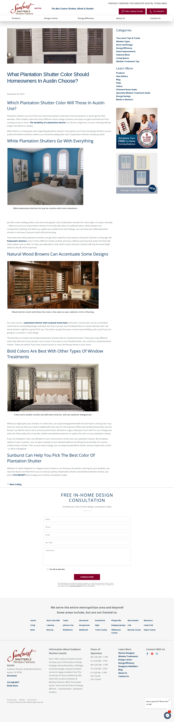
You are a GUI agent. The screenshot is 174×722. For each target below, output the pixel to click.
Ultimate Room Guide (126, 89)
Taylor (65, 620)
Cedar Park (148, 625)
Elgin (97, 625)
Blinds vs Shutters (124, 99)
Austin (33, 620)
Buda (32, 630)
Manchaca (148, 620)
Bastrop (50, 630)
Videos (119, 86)
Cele (129, 625)
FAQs (118, 83)
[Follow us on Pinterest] (152, 654)
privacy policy (75, 586)
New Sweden (133, 620)
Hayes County (150, 630)
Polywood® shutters (17, 241)
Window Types (123, 41)
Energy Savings (123, 96)
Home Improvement (126, 51)
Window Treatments (128, 656)
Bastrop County (134, 630)
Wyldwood (83, 630)
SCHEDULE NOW (87, 577)
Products (120, 73)
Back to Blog (16, 484)
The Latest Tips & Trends (128, 38)
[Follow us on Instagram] (157, 654)
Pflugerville (116, 620)
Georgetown (84, 625)
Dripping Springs (118, 625)
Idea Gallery (122, 76)
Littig (32, 625)
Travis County (101, 630)
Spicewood (83, 620)
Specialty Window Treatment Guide (133, 93)
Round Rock (100, 620)
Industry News (123, 54)
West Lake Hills (53, 620)
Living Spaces (122, 58)
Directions (12, 675)
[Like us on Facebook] (147, 654)
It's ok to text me (57, 569)
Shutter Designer (126, 653)
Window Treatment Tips (127, 61)
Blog (118, 79)
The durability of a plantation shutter (48, 122)
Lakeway (50, 625)
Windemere (68, 630)
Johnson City (68, 625)
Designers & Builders (128, 666)
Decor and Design (124, 44)
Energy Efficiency (124, 48)
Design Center (125, 659)
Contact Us (123, 676)
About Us (122, 673)
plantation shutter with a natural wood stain (45, 322)
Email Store (12, 685)
